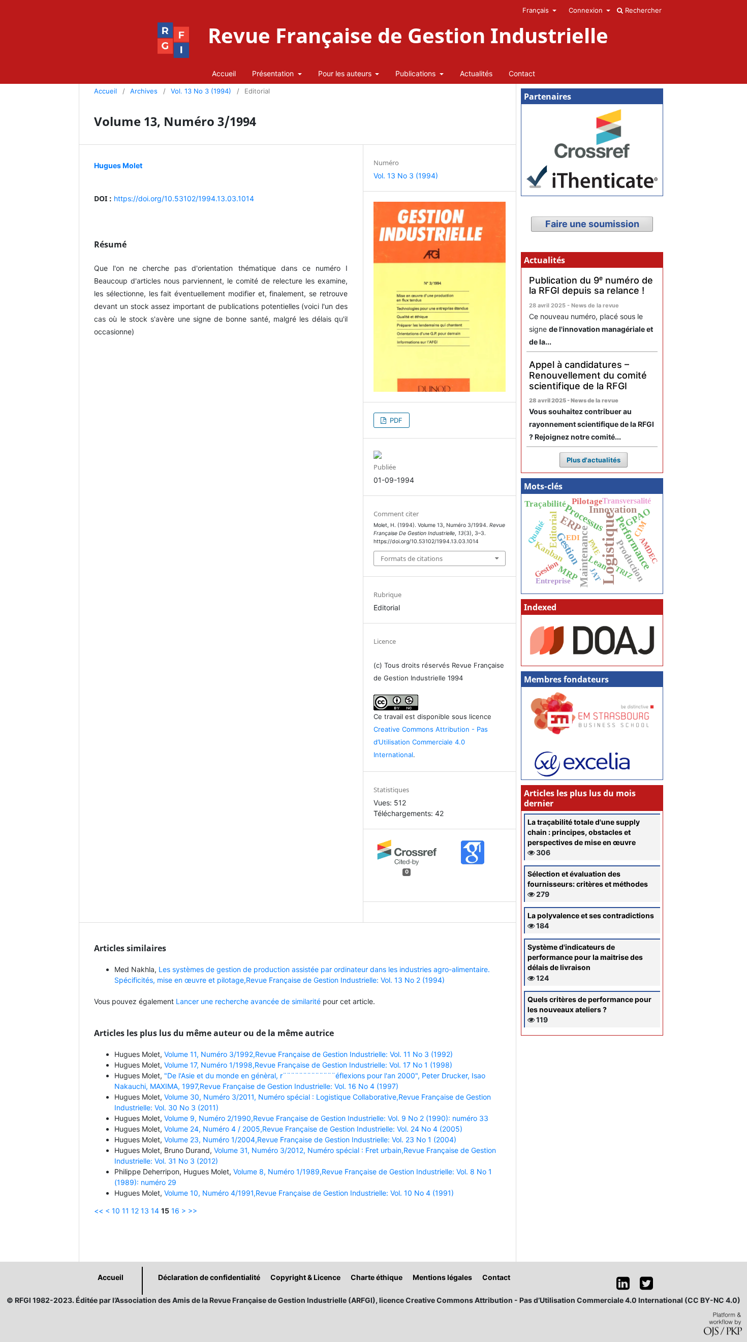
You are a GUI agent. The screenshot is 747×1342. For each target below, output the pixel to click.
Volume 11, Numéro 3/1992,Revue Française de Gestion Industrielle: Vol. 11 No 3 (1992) (308, 1054)
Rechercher (642, 10)
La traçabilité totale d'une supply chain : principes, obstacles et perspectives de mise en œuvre (583, 832)
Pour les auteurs (346, 73)
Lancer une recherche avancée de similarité (248, 1001)
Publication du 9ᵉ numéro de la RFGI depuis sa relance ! (591, 285)
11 (125, 1210)
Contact (522, 73)
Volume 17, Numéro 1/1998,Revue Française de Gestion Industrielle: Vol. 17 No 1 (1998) (308, 1064)
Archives (144, 91)
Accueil (224, 73)
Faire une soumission (592, 224)
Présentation (274, 73)
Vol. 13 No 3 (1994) (201, 91)
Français (536, 10)
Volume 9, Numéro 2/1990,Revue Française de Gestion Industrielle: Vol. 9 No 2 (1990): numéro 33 (326, 1118)
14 (155, 1210)
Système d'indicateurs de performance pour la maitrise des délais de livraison (585, 957)
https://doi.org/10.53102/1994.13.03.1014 (184, 198)
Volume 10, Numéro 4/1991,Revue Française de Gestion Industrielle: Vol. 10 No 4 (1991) (309, 1193)
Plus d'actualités (593, 460)
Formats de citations (412, 558)
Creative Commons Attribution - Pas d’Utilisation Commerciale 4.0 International (431, 742)
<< (98, 1210)
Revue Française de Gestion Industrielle (408, 35)
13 (145, 1210)
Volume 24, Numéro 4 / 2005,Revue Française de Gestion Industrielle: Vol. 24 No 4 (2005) (313, 1129)
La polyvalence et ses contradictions (590, 915)
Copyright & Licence (305, 1277)
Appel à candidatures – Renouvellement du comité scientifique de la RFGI (588, 375)
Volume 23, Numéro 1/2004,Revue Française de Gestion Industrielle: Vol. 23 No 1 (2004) (310, 1139)
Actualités (476, 73)
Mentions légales (442, 1277)
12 (135, 1210)
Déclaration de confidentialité (209, 1277)
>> (192, 1210)
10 (116, 1210)
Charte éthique (376, 1277)
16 (175, 1210)
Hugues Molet (118, 165)
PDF (395, 420)
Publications (416, 73)
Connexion (587, 10)
